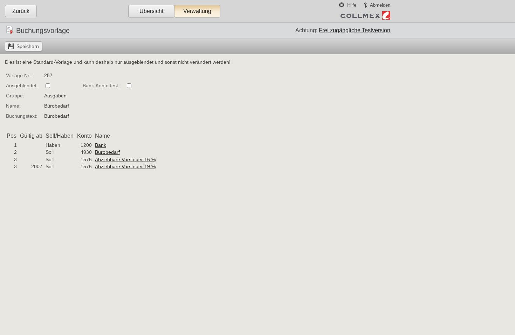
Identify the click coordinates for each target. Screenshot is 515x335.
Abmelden (380, 5)
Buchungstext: (21, 116)
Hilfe (351, 5)
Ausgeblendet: (22, 85)
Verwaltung (197, 11)
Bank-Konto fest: (101, 85)
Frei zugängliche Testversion (354, 30)
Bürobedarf (107, 152)
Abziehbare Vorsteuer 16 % (125, 159)
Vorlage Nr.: (19, 75)
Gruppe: (15, 95)
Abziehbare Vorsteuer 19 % (125, 166)
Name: (13, 106)
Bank (100, 145)
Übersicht (151, 11)
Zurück (20, 11)
